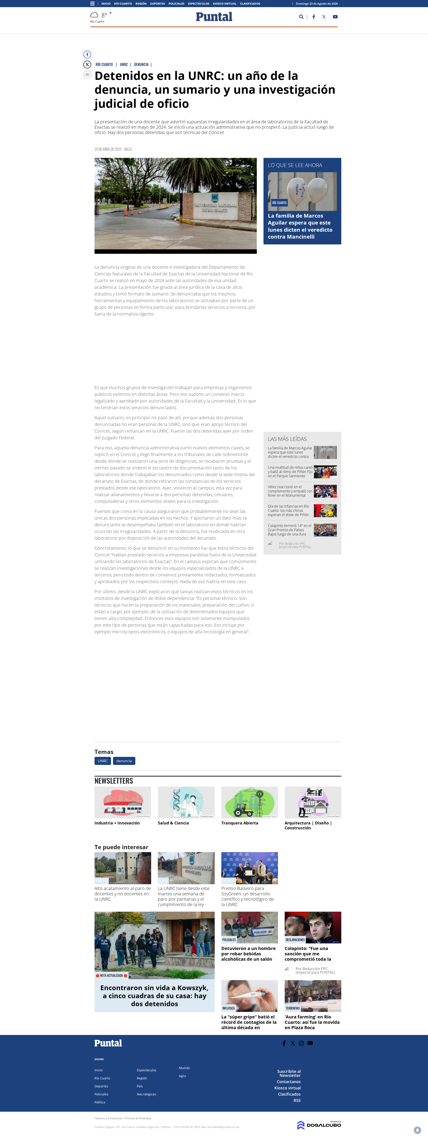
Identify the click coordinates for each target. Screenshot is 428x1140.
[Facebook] (87, 54)
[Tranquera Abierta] (249, 802)
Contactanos (289, 1081)
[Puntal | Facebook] (314, 17)
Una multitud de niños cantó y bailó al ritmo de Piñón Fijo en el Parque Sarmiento (290, 471)
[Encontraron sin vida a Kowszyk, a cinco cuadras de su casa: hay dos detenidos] (155, 945)
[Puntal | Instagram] (301, 1043)
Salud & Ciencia (173, 823)
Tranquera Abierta (239, 823)
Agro (182, 1076)
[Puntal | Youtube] (335, 17)
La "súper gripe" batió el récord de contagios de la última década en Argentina (249, 1025)
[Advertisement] (221, 348)
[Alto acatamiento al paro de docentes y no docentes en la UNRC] (123, 882)
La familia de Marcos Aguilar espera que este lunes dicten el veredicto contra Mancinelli (300, 226)
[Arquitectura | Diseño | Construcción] (313, 802)
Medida (163, 880)
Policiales (176, 3)
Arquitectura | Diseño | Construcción (308, 825)
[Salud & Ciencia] (186, 802)
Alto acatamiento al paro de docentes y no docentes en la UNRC (123, 893)
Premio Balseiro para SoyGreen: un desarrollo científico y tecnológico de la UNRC (247, 896)
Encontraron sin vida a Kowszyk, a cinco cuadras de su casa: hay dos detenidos (154, 995)
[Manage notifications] (417, 1130)
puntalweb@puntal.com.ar (223, 1127)
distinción (228, 880)
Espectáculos (198, 3)
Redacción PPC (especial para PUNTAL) (295, 545)
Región (141, 3)
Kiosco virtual (225, 3)
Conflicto (102, 880)
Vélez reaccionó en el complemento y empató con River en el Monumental (290, 491)
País (140, 1086)
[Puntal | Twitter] (324, 17)
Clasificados (250, 3)
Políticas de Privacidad (138, 1118)
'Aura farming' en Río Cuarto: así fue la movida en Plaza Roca (312, 1022)
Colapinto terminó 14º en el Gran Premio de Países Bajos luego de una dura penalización (289, 532)
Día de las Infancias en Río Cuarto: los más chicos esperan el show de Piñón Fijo (288, 513)
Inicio (106, 3)
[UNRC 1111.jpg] (176, 206)
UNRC (103, 760)
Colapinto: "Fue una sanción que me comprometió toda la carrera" (308, 956)
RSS (297, 1100)
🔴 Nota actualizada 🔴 (111, 975)
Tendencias (293, 1008)
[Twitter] (87, 64)
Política (100, 1102)
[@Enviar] (87, 74)
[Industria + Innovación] (123, 802)
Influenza (228, 1008)
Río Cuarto (123, 3)
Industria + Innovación (117, 823)
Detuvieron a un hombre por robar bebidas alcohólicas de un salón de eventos (248, 956)
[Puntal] (108, 1046)
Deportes (157, 3)
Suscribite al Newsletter (289, 1073)
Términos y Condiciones (108, 1118)
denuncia (124, 760)
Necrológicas (146, 1094)
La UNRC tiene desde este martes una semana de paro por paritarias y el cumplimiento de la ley (184, 896)
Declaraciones (295, 939)
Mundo (184, 1068)
